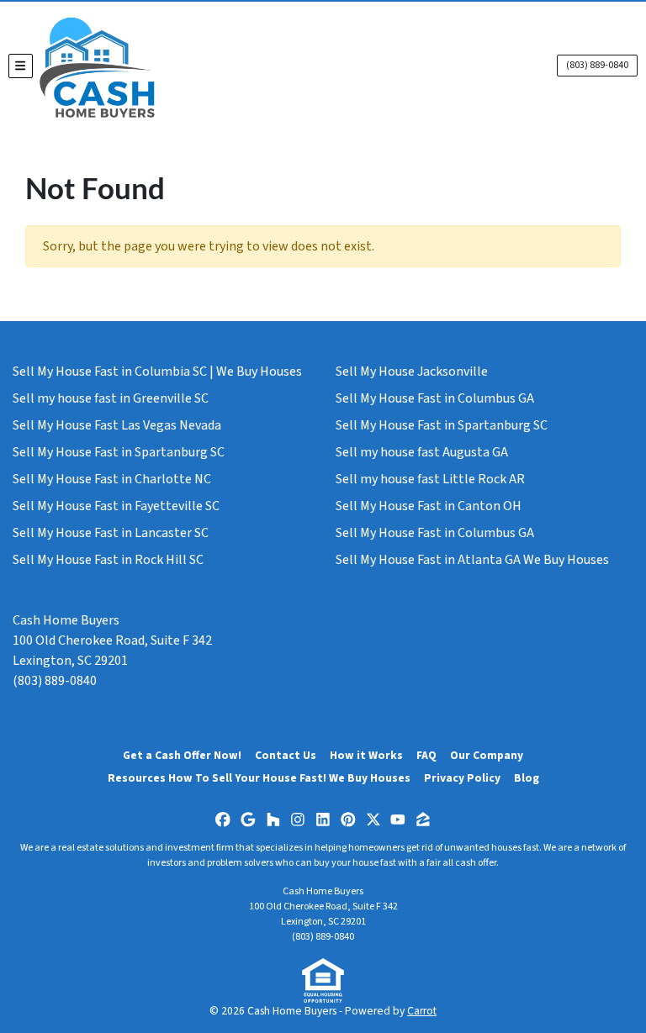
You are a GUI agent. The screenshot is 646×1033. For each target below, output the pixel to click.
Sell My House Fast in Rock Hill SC (108, 560)
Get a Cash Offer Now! (182, 755)
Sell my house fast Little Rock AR (430, 479)
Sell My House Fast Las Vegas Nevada (117, 425)
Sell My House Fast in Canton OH (429, 506)
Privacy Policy (462, 778)
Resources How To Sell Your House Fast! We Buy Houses (259, 778)
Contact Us (285, 755)
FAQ (426, 755)
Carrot (422, 1011)
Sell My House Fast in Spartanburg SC (119, 452)
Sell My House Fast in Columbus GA (435, 398)
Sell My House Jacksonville (412, 371)
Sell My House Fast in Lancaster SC (111, 533)
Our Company (486, 755)
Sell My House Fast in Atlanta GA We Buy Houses (472, 560)
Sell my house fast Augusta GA (422, 452)
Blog (526, 778)
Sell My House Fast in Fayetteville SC (116, 506)
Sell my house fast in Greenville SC (111, 398)
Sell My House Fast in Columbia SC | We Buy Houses (157, 371)
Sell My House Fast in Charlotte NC (112, 479)
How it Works (366, 755)
